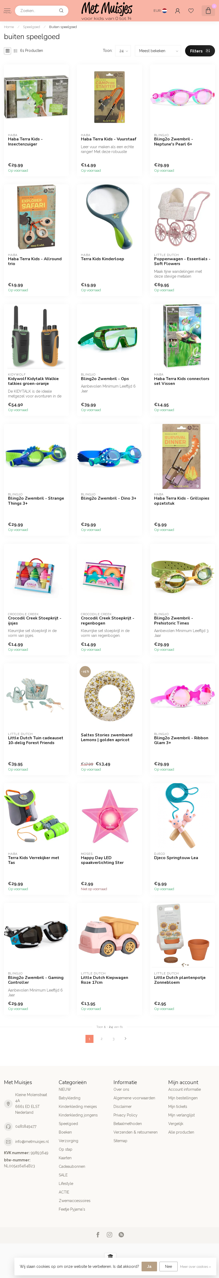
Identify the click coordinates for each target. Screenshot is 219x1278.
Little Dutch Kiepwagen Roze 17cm (104, 980)
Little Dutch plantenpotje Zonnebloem (180, 980)
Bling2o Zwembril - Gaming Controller (36, 980)
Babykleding (69, 1098)
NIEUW (65, 1089)
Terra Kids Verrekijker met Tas (33, 860)
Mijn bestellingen (183, 1098)
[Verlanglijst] (191, 10)
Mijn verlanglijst (181, 1115)
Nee (168, 1266)
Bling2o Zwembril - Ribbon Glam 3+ (181, 740)
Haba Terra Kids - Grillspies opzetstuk (181, 501)
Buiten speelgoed (63, 27)
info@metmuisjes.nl (32, 1141)
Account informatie (184, 1089)
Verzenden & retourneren (136, 1132)
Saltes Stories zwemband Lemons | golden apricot (106, 738)
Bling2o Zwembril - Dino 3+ (108, 498)
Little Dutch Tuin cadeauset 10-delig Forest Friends (35, 740)
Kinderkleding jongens (78, 1115)
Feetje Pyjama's (72, 1209)
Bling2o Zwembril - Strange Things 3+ (36, 501)
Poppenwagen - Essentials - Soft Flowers (182, 261)
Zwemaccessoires (75, 1201)
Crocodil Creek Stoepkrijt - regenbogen (107, 621)
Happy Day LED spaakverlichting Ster (102, 860)
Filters (196, 51)
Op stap (65, 1149)
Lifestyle (66, 1183)
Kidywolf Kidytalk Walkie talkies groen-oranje (33, 381)
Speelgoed (31, 27)
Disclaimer (123, 1106)
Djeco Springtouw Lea (176, 857)
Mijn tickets (177, 1106)
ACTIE (64, 1192)
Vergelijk (175, 1124)
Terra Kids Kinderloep (102, 259)
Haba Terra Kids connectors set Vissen (181, 381)
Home (9, 27)
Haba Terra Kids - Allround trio (35, 261)
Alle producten (181, 1132)
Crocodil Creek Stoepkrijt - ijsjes (34, 621)
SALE (63, 1175)
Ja (149, 1266)
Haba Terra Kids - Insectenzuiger (25, 142)
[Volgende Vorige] (126, 1039)
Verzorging (68, 1141)
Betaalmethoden (128, 1124)
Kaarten (65, 1158)
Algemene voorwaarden (134, 1098)
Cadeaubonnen (72, 1166)
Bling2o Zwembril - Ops (105, 378)
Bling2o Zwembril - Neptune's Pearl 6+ (173, 142)
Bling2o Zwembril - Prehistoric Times (173, 621)
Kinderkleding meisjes (78, 1106)
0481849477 (25, 1126)
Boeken (65, 1132)
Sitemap (120, 1141)
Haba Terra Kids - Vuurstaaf (108, 139)
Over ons (121, 1089)
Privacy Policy (126, 1115)
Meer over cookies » (195, 1267)
